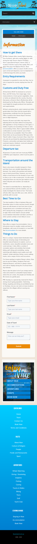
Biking (18, 491)
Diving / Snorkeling (18, 474)
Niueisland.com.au (18, 534)
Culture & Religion (18, 446)
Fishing (18, 481)
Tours (18, 418)
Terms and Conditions (19, 428)
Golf (18, 498)
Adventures (13, 389)
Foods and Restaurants (18, 453)
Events (10, 393)
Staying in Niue (18, 517)
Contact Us (18, 421)
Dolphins (18, 478)
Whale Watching (18, 471)
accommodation (8, 68)
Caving (18, 485)
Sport (19, 456)
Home (13, 36)
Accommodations (15, 385)
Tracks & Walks (18, 488)
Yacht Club (18, 502)
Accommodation (11, 230)
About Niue (12, 381)
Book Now (12, 397)
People (18, 449)
